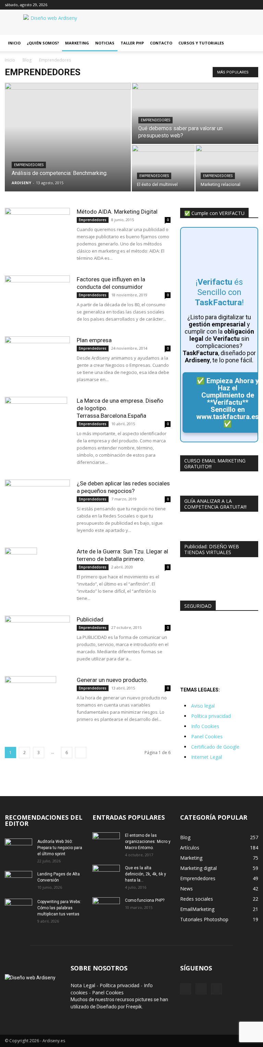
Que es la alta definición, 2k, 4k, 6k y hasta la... (145, 874)
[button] (250, 43)
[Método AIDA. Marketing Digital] (37, 223)
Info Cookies (205, 726)
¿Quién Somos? (43, 42)
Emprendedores (28, 165)
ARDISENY (21, 182)
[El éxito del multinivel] (163, 168)
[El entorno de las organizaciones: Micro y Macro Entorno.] (106, 841)
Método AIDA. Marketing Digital (117, 211)
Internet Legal (206, 757)
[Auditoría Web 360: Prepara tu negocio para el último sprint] (18, 848)
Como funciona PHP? (144, 900)
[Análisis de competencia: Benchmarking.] (68, 114)
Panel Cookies (207, 736)
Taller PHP (132, 42)
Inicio (14, 42)
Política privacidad (211, 716)
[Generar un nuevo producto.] (37, 701)
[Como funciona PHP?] (106, 906)
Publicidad (90, 619)
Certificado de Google (215, 746)
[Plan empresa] (37, 358)
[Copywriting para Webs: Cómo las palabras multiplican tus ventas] (18, 908)
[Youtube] (253, 5)
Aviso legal (203, 705)
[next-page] (80, 752)
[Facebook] (230, 5)
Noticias (104, 42)
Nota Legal (83, 985)
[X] (242, 5)
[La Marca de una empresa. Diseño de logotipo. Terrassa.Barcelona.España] (37, 422)
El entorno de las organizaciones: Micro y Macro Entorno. (148, 841)
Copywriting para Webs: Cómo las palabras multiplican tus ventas (59, 907)
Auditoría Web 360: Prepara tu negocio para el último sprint (59, 847)
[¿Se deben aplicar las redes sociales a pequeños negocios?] (37, 502)
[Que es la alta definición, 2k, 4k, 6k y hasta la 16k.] (106, 874)
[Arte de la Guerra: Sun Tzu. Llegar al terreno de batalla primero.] (37, 573)
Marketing (77, 42)
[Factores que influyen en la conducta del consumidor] (37, 298)
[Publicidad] (37, 638)
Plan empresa (94, 340)
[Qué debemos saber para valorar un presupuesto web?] (195, 114)
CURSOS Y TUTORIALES (201, 42)
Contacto (161, 42)
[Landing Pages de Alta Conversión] (18, 880)
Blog (27, 60)
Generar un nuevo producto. (112, 679)
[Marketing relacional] (227, 168)
